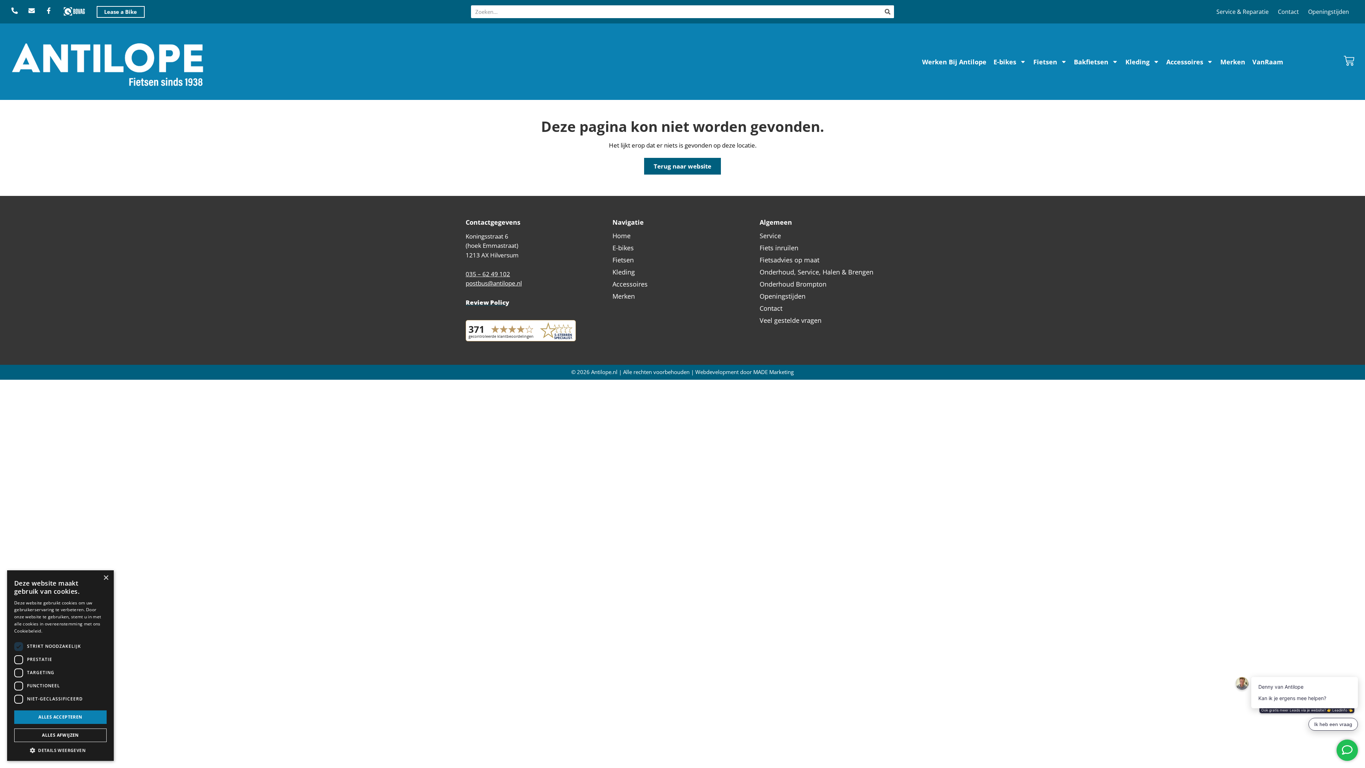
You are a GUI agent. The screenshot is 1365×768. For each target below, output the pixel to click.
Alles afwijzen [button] (60, 735)
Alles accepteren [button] (60, 717)
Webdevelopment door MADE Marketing (744, 372)
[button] (60, 750)
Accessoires (1184, 62)
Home (621, 235)
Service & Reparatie (1242, 12)
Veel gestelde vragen (790, 320)
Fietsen (1045, 62)
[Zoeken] (887, 11)
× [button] (105, 578)
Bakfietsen (1091, 62)
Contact (1288, 12)
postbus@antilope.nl (494, 283)
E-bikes (1005, 62)
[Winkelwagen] (1349, 60)
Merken (1232, 62)
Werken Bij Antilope (954, 62)
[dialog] (60, 665)
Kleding (1137, 62)
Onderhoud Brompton (793, 284)
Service (770, 235)
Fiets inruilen (779, 248)
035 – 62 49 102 (488, 274)
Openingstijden (1328, 12)
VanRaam (1267, 62)
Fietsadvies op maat (789, 260)
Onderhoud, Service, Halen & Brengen (816, 272)
